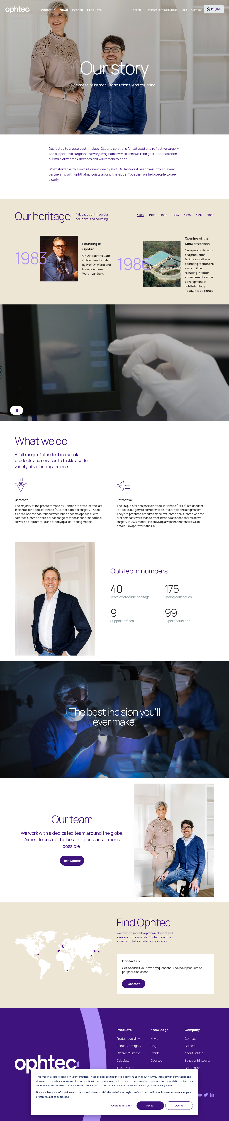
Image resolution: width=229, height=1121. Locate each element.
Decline (179, 1105)
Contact (134, 984)
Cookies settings (121, 1105)
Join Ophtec (72, 861)
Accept (150, 1105)
